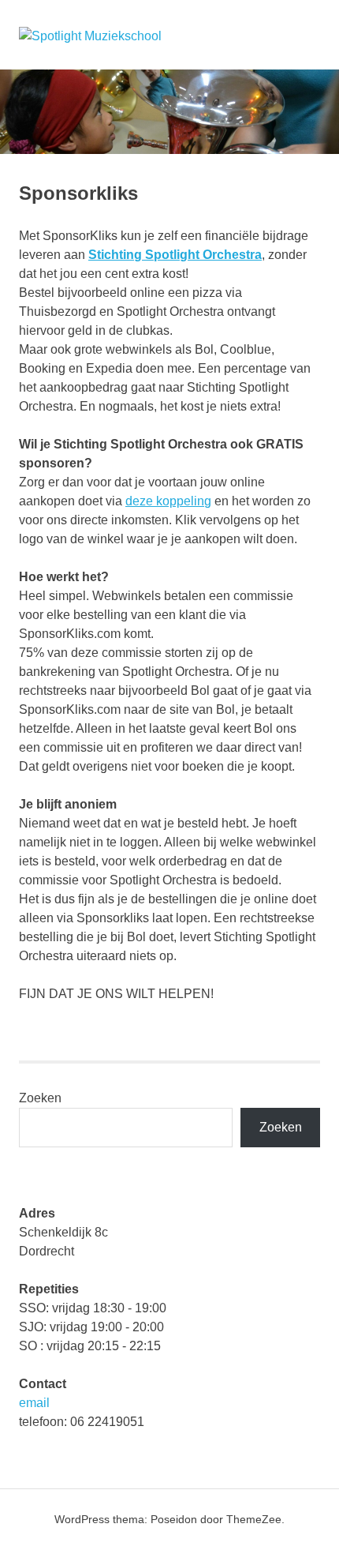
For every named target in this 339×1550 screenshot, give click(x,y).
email (34, 1402)
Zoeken (40, 1098)
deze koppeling (168, 501)
